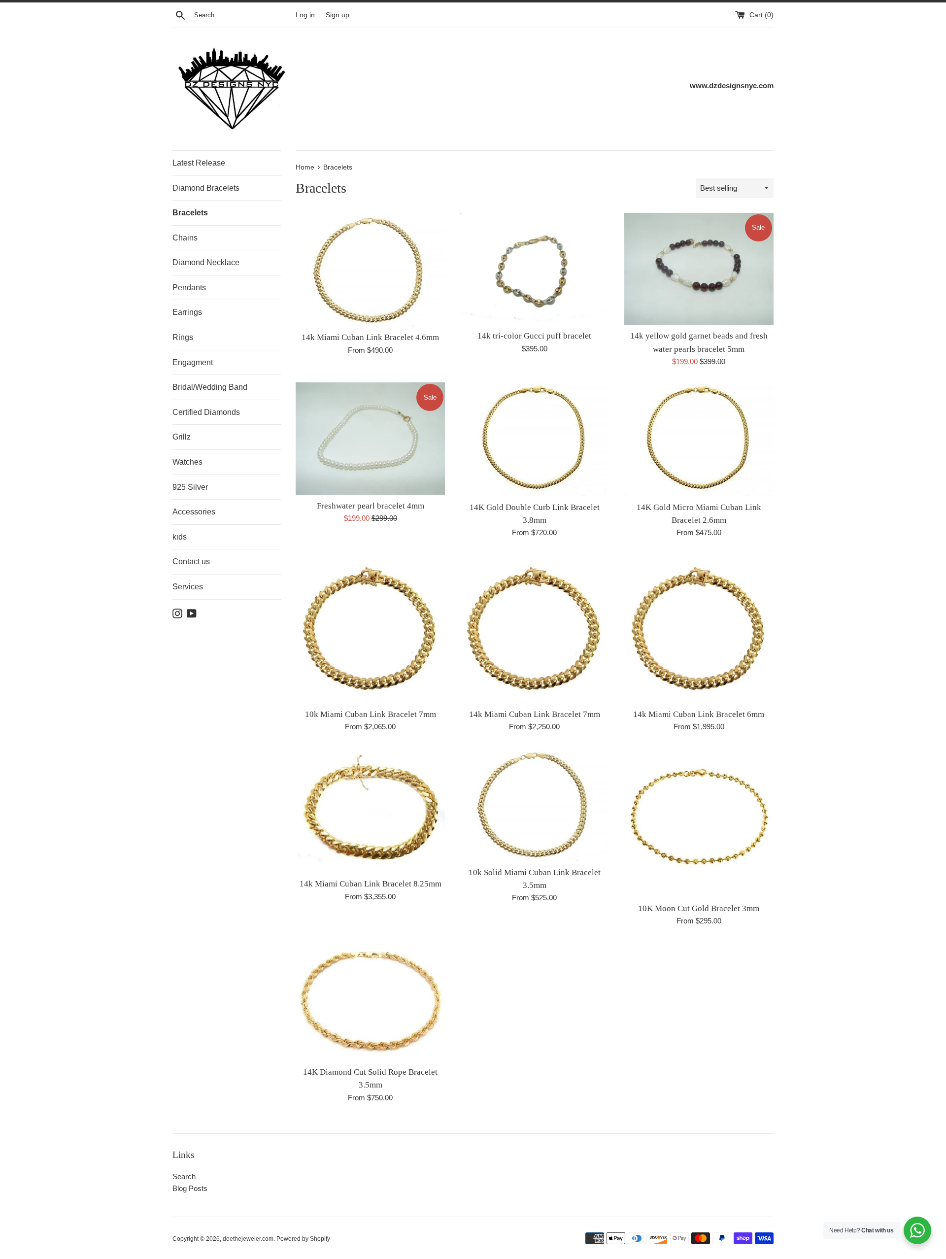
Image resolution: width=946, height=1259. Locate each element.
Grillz (181, 437)
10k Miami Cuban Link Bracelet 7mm (370, 714)
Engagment (192, 362)
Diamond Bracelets (205, 188)
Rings (182, 337)
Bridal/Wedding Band (209, 387)
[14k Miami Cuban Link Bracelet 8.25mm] (370, 810)
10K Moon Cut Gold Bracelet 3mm (698, 908)
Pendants (189, 287)
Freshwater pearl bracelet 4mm (370, 505)
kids (179, 537)
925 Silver (190, 487)
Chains (185, 238)
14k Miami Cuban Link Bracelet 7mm (534, 714)
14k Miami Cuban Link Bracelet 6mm (698, 714)
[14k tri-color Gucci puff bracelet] (534, 269)
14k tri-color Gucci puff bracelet (534, 335)
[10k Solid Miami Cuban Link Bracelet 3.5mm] (534, 804)
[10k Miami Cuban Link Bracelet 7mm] (370, 628)
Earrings (187, 312)
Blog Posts (189, 1188)
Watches (187, 462)
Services (187, 586)
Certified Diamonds (206, 412)
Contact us (191, 561)
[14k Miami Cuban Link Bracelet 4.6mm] (370, 270)
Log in (305, 15)
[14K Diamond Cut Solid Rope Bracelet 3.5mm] (370, 1001)
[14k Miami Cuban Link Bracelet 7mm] (534, 628)
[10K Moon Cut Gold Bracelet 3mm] (699, 822)
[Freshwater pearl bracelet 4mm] (370, 438)
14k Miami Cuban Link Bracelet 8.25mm (370, 883)
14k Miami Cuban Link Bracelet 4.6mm (370, 337)
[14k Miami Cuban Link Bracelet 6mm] (699, 628)
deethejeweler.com (248, 1238)
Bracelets (190, 212)
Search (184, 1176)
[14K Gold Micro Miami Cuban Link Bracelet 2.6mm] (699, 439)
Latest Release (198, 163)
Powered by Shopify (303, 1238)
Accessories (193, 512)
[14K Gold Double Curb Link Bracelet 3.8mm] (534, 439)
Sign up (337, 15)
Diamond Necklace (205, 262)
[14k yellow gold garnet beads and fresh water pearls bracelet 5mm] (699, 269)
